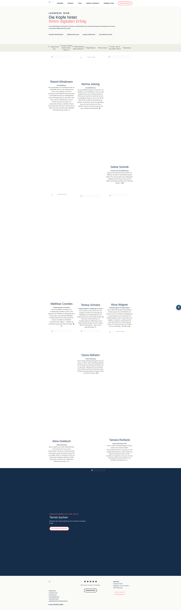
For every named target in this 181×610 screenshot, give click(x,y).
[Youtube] (90, 581)
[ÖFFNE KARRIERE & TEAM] (114, 3)
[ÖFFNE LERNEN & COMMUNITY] (100, 3)
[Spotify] (93, 581)
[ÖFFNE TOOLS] (82, 3)
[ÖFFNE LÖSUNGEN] (64, 3)
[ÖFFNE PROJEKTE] (74, 3)
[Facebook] (85, 581)
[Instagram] (96, 581)
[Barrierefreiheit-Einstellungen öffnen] (178, 307)
